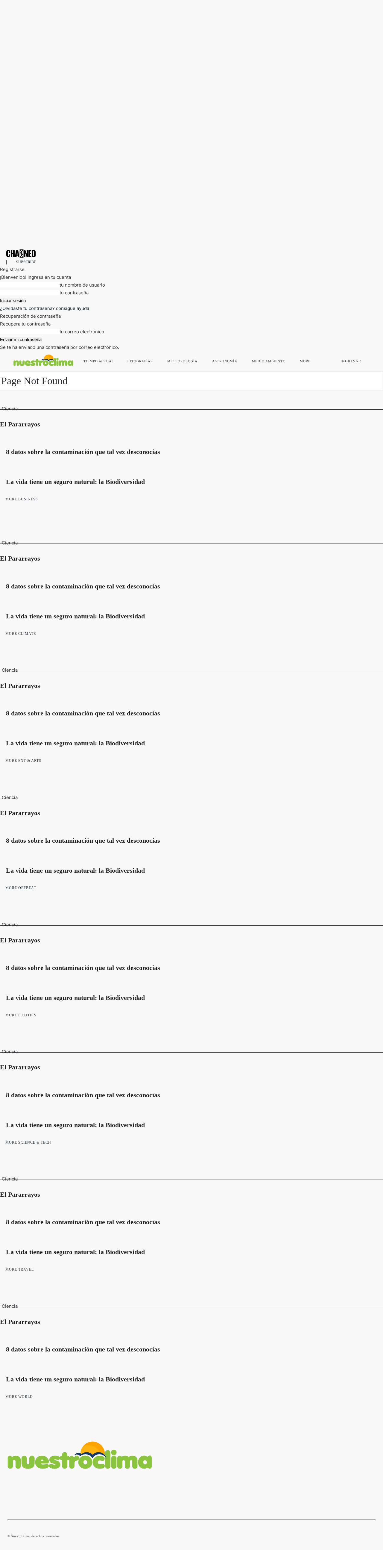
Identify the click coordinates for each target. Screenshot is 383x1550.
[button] (368, 360)
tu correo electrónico (82, 331)
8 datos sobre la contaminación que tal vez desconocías (83, 451)
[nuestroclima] (191, 253)
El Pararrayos (20, 424)
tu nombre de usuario (82, 285)
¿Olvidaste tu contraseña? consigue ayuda (44, 308)
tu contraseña (74, 293)
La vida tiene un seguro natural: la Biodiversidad (75, 481)
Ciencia (10, 408)
